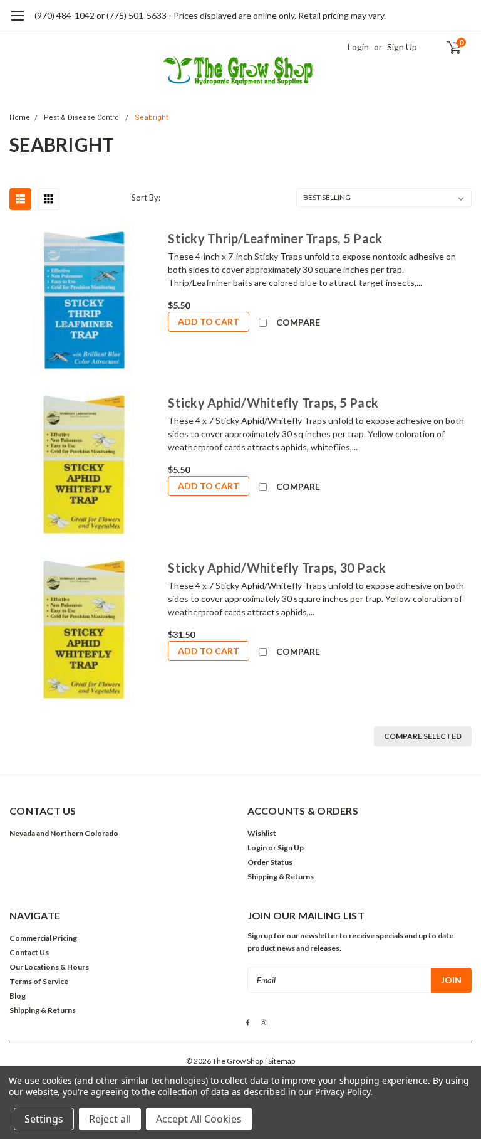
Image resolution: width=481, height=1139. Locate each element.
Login (358, 46)
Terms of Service (38, 981)
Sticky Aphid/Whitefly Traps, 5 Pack (273, 402)
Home (19, 118)
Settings (43, 1119)
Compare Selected (423, 736)
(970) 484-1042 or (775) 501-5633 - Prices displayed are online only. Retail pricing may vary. (210, 15)
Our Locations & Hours (49, 967)
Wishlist (261, 833)
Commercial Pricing (43, 938)
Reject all (110, 1119)
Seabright (151, 118)
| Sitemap (279, 1061)
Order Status (269, 862)
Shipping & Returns (280, 876)
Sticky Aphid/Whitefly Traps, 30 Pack (277, 567)
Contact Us (29, 952)
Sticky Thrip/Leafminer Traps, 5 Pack (275, 238)
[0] (448, 47)
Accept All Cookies (199, 1119)
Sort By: (146, 198)
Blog (17, 995)
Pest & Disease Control (82, 118)
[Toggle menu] (17, 22)
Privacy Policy (342, 1092)
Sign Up (402, 46)
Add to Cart (208, 321)
